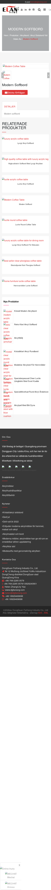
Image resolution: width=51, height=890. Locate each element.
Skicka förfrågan (16, 92)
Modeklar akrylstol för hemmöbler (29, 364)
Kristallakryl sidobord (13, 512)
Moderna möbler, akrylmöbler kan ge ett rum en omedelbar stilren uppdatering (25, 540)
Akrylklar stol (9, 546)
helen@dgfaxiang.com (38, 2)
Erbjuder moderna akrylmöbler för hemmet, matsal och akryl (23, 528)
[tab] (10, 106)
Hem (6, 35)
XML (46, 612)
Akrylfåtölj (18, 337)
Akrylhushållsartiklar (12, 490)
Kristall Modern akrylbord (25, 310)
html (40, 612)
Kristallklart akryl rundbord (26, 351)
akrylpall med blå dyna (24, 405)
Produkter (14, 35)
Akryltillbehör (8, 495)
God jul (6, 516)
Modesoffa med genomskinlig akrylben (21, 550)
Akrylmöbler (8, 485)
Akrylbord (24, 35)
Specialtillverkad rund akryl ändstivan (31, 391)
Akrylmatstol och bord (13, 533)
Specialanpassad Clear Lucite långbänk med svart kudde (27, 379)
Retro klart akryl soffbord (25, 324)
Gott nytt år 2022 (11, 521)
